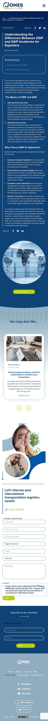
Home (11, 672)
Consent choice (37, 675)
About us (19, 672)
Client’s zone (10, 675)
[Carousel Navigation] (24, 408)
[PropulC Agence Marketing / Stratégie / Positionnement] (23, 717)
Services (28, 672)
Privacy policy (23, 675)
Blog (4, 18)
